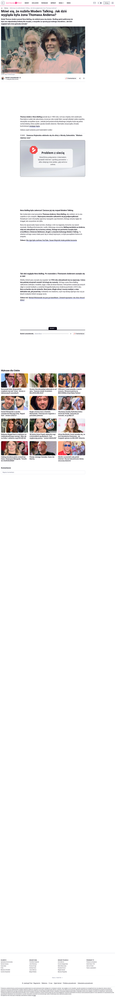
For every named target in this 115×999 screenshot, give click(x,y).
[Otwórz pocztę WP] (94, 3)
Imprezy (53, 3)
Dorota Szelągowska (63, 964)
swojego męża (34, 126)
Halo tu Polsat (89, 966)
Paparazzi (44, 3)
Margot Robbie (32, 971)
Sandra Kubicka (4, 964)
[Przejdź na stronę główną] (3, 4)
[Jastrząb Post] (15, 3)
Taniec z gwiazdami (91, 968)
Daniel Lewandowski (12, 77)
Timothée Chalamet (34, 962)
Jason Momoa (32, 969)
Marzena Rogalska (62, 971)
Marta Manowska (62, 966)
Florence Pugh (32, 966)
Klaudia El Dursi (62, 968)
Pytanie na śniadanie (91, 962)
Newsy (27, 3)
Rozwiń (52, 328)
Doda (2, 968)
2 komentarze (71, 78)
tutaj (34, 995)
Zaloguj (106, 3)
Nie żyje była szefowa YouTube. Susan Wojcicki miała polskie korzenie (51, 240)
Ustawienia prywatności (85, 983)
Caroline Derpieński (5, 971)
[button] (99, 3)
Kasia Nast (3, 966)
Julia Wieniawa (33, 964)
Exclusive (35, 3)
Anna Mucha (61, 962)
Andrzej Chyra (32, 968)
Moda (60, 3)
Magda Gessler (61, 969)
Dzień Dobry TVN (90, 964)
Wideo (69, 3)
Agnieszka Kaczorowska (7, 962)
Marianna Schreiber (5, 969)
